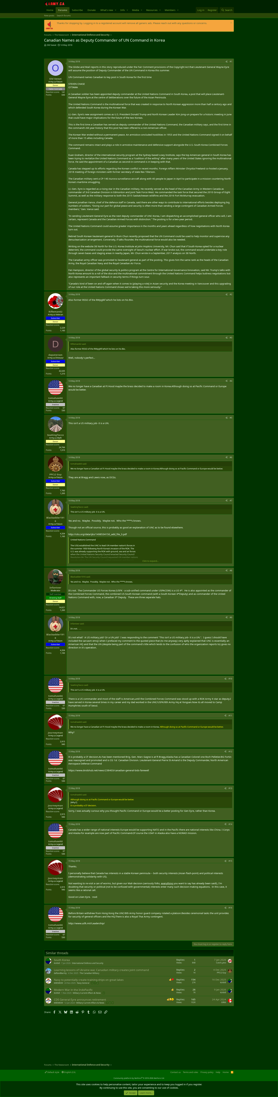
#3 (231, 337)
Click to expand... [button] (150, 560)
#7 (231, 500)
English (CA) (69, 1072)
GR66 (223, 1002)
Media (135, 10)
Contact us (175, 1072)
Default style (53, 1072)
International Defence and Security (87, 963)
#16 (230, 907)
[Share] (226, 62)
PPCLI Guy (221, 972)
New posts (49, 15)
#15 (230, 861)
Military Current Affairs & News (87, 993)
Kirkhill (57, 963)
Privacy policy (206, 1072)
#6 (231, 457)
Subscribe (77, 10)
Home (49, 10)
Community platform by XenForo (139, 1078)
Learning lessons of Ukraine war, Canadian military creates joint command (101, 970)
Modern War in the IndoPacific (73, 990)
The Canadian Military (89, 973)
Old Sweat (51, 45)
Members (170, 10)
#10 (230, 678)
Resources (152, 10)
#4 (231, 381)
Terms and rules (190, 1072)
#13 (230, 788)
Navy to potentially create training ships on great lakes (89, 980)
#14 (230, 824)
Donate (92, 10)
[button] (115, 10)
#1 (231, 61)
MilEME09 (58, 983)
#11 (230, 715)
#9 (231, 617)
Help (218, 1072)
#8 (231, 570)
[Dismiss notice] (230, 23)
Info (122, 10)
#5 (231, 417)
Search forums (64, 15)
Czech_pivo (221, 962)
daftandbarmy (60, 973)
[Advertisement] (81, 53)
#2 (231, 294)
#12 (230, 751)
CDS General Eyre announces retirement (80, 999)
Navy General (83, 983)
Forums (62, 10)
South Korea (62, 960)
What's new (106, 10)
